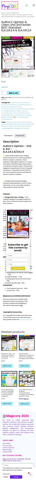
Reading (10, 117)
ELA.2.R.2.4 (12, 15)
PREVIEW (4, 87)
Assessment (16, 122)
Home (3, 13)
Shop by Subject (25, 115)
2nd (7, 122)
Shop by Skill (15, 115)
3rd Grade (17, 107)
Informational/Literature (9, 109)
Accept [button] (16, 477)
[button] (26, 5)
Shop (8, 13)
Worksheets (25, 128)
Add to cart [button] (7, 366)
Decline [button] (6, 477)
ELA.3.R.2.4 (4, 105)
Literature (22, 109)
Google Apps (29, 124)
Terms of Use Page (25, 320)
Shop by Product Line (16, 111)
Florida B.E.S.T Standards (17, 105)
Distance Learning (18, 124)
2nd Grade (10, 107)
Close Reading (6, 124)
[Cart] (34, 5)
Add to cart (13, 93)
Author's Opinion (16, 103)
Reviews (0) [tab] (20, 136)
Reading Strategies (13, 128)
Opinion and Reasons (16, 126)
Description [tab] (8, 136)
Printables (27, 126)
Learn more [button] (6, 474)
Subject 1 (4, 117)
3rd (10, 122)
